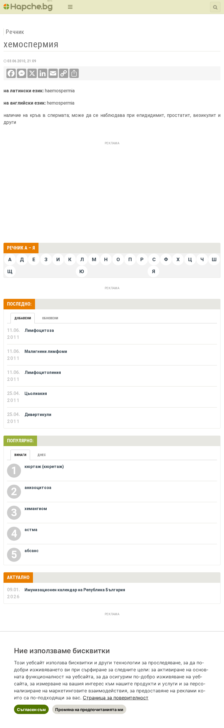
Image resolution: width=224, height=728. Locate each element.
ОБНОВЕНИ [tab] (50, 318)
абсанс (31, 550)
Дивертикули (37, 414)
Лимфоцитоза (39, 330)
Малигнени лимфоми (45, 351)
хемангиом (35, 508)
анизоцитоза (37, 487)
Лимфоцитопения (42, 372)
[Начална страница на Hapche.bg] (28, 9)
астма (30, 529)
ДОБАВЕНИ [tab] (22, 318)
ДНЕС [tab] (41, 455)
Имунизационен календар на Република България (74, 589)
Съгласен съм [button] (31, 709)
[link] (115, 698)
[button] (69, 7)
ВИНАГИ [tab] (20, 455)
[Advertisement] (112, 188)
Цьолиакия (35, 393)
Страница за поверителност (115, 698)
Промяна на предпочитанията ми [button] (89, 709)
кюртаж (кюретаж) (44, 466)
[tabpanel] (112, 376)
